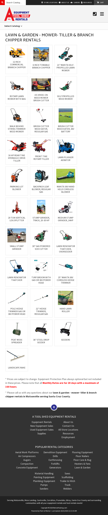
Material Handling (44, 473)
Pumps (44, 484)
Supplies (41, 433)
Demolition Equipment (55, 452)
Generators (55, 467)
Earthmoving (55, 460)
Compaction (27, 463)
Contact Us (68, 425)
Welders (67, 488)
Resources (68, 433)
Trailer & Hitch (67, 481)
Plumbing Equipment (44, 481)
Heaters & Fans (82, 463)
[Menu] (102, 14)
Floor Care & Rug (82, 460)
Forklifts (55, 463)
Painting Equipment (44, 477)
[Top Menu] (54, 407)
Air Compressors (27, 456)
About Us (68, 422)
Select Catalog (12, 25)
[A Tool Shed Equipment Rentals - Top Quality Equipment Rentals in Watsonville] (17, 20)
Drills (55, 456)
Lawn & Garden (82, 467)
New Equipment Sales (41, 425)
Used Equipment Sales (42, 429)
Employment (68, 437)
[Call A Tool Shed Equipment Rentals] (95, 14)
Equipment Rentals (42, 422)
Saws (67, 473)
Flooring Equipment (82, 452)
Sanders (44, 488)
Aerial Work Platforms (27, 452)
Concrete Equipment (27, 467)
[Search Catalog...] (2, 2)
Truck (67, 484)
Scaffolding (67, 477)
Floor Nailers (82, 456)
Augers (27, 460)
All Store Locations (68, 429)
